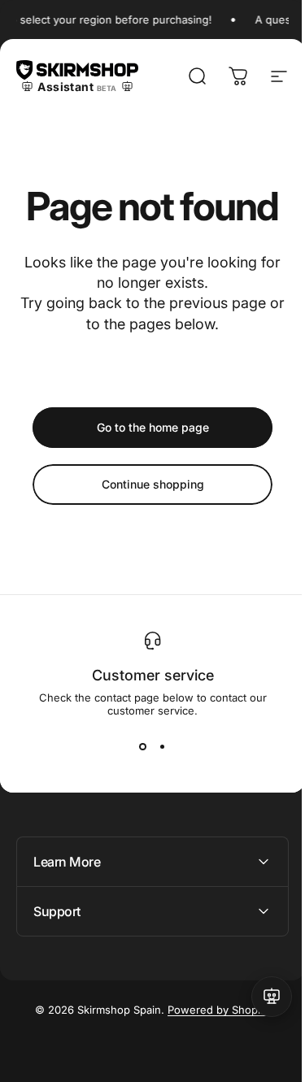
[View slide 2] (162, 746)
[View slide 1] (143, 746)
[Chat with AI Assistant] (259, 996)
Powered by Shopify (213, 1009)
